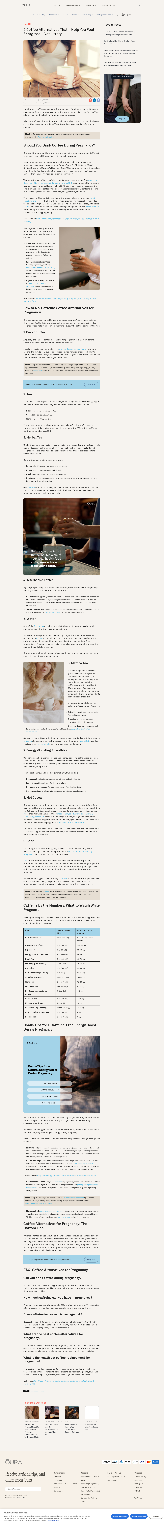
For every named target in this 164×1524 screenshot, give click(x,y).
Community (86, 15)
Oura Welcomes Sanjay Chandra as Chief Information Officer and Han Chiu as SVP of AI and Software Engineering (121, 53)
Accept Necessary (139, 1516)
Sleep (64, 15)
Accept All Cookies (120, 1516)
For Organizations (108, 5)
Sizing (83, 1480)
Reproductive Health (38, 1391)
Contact (84, 1502)
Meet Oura (53, 15)
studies (27, 207)
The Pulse (140, 1477)
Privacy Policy (21, 1498)
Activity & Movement (53, 1422)
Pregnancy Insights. (45, 137)
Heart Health (91, 1422)
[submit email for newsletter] (38, 1489)
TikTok (137, 1491)
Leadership (58, 1480)
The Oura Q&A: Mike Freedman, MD (91, 1427)
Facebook (138, 1480)
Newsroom (58, 1491)
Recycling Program (89, 1484)
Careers (57, 1487)
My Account (86, 1495)
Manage (156, 1516)
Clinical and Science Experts (66, 1484)
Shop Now (91, 384)
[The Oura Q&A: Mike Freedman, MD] (92, 1412)
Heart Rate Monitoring (90, 1491)
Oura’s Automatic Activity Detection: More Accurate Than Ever (51, 1430)
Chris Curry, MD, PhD (43, 103)
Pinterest (138, 1487)
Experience (90, 5)
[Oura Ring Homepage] (27, 5)
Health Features (72, 5)
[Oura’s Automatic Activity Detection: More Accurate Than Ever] (52, 1412)
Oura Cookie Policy (53, 1520)
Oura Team (33, 100)
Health (74, 15)
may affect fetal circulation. (72, 823)
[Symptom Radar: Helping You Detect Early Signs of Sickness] (72, 1412)
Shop (56, 5)
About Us (57, 1477)
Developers (112, 1480)
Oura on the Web (87, 1498)
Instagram (138, 1484)
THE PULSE (39, 15)
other (88, 207)
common (58, 1182)
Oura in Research (32, 1422)
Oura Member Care (89, 1477)
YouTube (138, 1498)
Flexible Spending (88, 1487)
